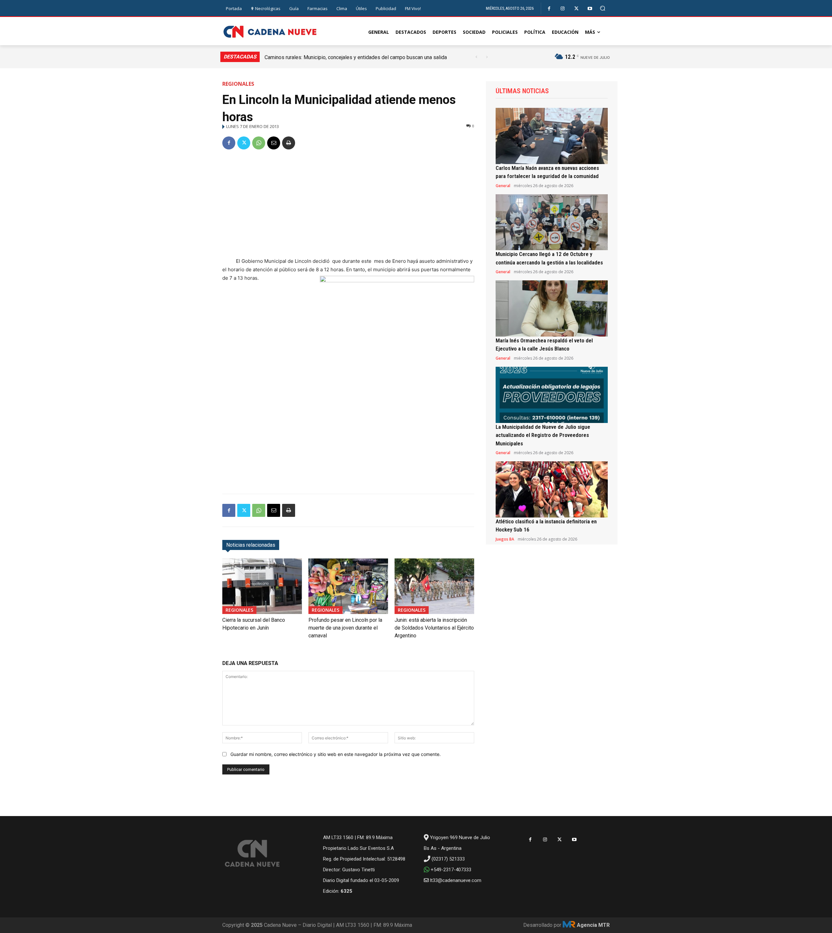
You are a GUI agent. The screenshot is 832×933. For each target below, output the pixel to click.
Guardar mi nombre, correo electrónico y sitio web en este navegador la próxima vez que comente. (335, 754)
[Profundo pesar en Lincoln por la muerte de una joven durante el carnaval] (348, 586)
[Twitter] (576, 8)
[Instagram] (562, 8)
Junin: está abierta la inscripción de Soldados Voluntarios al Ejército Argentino (434, 628)
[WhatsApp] (258, 142)
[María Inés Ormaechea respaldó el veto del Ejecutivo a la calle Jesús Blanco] (552, 308)
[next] (487, 57)
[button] (603, 8)
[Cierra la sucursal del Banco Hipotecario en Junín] (262, 586)
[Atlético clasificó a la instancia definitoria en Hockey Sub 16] (552, 489)
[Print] (288, 142)
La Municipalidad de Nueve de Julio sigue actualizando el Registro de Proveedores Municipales (543, 435)
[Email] (273, 142)
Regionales (238, 83)
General (503, 186)
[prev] (476, 57)
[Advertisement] (348, 204)
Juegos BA (505, 539)
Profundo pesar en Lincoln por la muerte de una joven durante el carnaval (345, 628)
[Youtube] (590, 8)
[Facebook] (549, 8)
